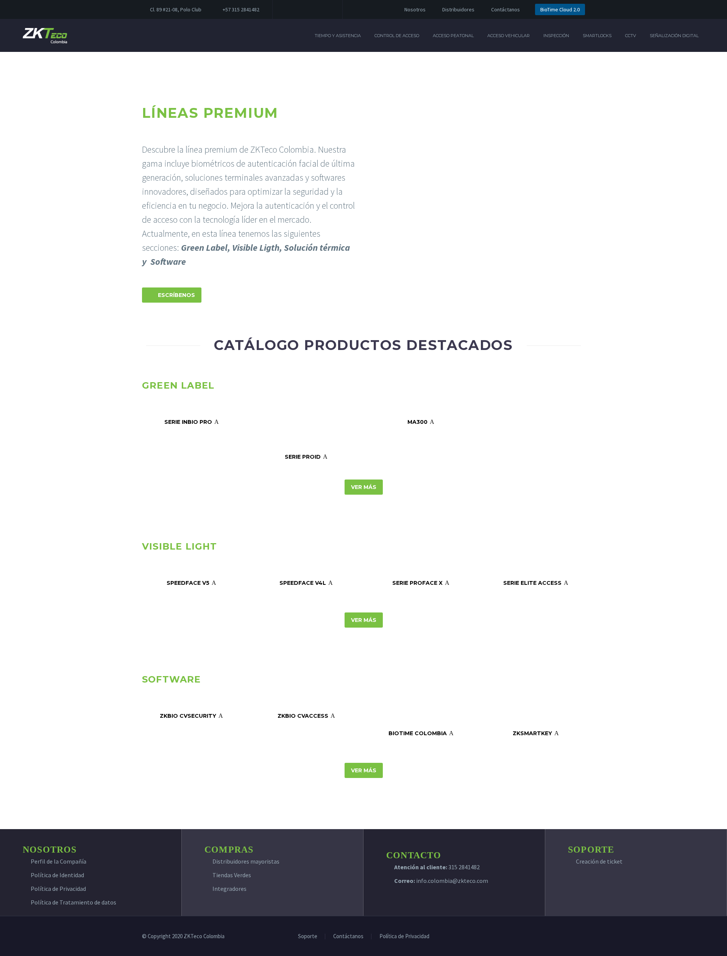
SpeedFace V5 (191, 583)
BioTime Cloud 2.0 (560, 9)
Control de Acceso (396, 35)
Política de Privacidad (58, 888)
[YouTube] (323, 9)
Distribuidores (458, 9)
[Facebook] (289, 9)
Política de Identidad (57, 875)
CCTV (630, 35)
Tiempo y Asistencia (338, 35)
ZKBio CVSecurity (191, 715)
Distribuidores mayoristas (245, 861)
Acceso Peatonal (453, 35)
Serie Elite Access (535, 583)
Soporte (307, 936)
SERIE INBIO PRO (191, 422)
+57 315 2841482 (241, 9)
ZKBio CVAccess (306, 715)
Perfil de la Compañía (58, 861)
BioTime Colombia (421, 733)
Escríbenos (171, 295)
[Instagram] (312, 9)
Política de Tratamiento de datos (73, 902)
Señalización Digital (674, 35)
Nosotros (415, 9)
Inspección (556, 35)
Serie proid (306, 456)
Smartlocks (597, 35)
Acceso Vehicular (508, 35)
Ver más (363, 487)
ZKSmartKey (536, 733)
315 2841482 (464, 867)
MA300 (420, 422)
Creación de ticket (599, 861)
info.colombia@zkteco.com (451, 880)
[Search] (713, 35)
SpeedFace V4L (306, 583)
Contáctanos (505, 9)
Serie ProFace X (420, 583)
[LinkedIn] (301, 9)
